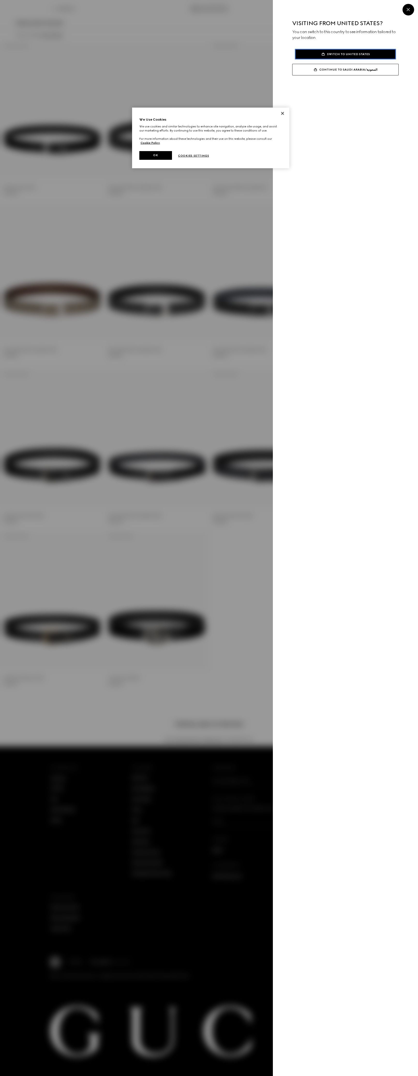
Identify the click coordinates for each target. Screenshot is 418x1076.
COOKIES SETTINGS (193, 155)
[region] (210, 138)
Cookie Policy (150, 143)
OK (155, 155)
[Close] (408, 9)
